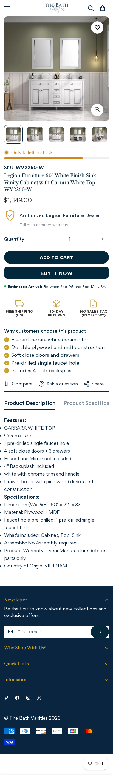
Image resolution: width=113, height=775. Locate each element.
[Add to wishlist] (97, 27)
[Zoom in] (97, 110)
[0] (102, 8)
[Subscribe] (100, 631)
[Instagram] (28, 698)
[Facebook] (17, 698)
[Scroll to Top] (101, 744)
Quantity (14, 239)
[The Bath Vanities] (56, 8)
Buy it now (57, 273)
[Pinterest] (6, 698)
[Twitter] (39, 698)
